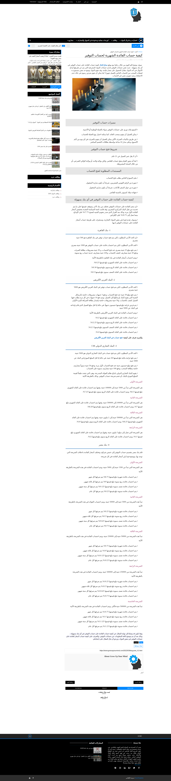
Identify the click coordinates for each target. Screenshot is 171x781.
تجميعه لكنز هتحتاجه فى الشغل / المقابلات (32, 46)
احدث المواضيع (55, 87)
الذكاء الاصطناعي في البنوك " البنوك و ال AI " (40, 122)
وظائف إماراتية (55, 190)
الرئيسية (94, 1)
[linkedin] (125, 768)
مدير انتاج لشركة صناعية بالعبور (52, 170)
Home (140, 51)
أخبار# (136, 642)
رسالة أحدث (138, 682)
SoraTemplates (139, 778)
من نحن (86, 1)
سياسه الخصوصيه (68, 1)
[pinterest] (115, 768)
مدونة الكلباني (130, 778)
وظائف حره (55, 197)
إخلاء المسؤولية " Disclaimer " (38, 1)
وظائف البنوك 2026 (53, 193)
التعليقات (33, 87)
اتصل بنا (78, 1)
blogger (130, 688)
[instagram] (120, 768)
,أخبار (117, 59)
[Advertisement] (64, 21)
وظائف (115, 40)
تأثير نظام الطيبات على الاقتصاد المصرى (68, 46)
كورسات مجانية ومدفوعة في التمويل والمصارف (93, 40)
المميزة (44, 87)
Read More (138, 765)
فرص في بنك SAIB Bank (45, 98)
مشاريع (71, 40)
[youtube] (138, 1)
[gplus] (129, 768)
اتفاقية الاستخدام (54, 1)
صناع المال (103, 65)
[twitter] (134, 768)
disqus (104, 688)
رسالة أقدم (70, 682)
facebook (78, 688)
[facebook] (141, 1)
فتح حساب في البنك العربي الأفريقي (108, 338)
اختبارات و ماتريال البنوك (129, 40)
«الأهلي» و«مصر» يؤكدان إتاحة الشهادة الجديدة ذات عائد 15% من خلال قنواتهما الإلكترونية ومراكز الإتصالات (41, 156)
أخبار (82, 45)
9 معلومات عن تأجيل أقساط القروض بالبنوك (40, 130)
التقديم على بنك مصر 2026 (44, 146)
